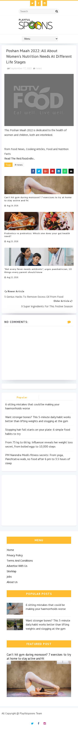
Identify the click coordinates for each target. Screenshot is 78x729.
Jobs (9, 576)
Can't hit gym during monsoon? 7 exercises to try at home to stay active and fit (38, 199)
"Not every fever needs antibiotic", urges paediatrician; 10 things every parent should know (38, 271)
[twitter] (32, 3)
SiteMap (11, 571)
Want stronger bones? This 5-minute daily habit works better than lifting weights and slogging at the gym (48, 624)
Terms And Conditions (20, 560)
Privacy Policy (15, 555)
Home (10, 550)
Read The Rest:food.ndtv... (19, 158)
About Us (12, 582)
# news (19, 164)
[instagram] (44, 3)
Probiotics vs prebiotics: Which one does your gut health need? (37, 235)
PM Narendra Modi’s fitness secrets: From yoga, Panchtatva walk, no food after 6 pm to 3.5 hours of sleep (37, 459)
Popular (22, 397)
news (39, 68)
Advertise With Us (17, 566)
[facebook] (38, 3)
